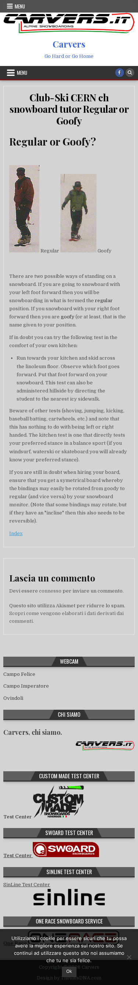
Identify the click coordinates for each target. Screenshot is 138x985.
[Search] (129, 72)
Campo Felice (19, 674)
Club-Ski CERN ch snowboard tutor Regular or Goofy (69, 109)
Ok (69, 971)
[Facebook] (119, 72)
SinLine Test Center (26, 884)
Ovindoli (13, 698)
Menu (20, 6)
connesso (50, 591)
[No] (128, 957)
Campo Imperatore (26, 686)
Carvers (69, 44)
